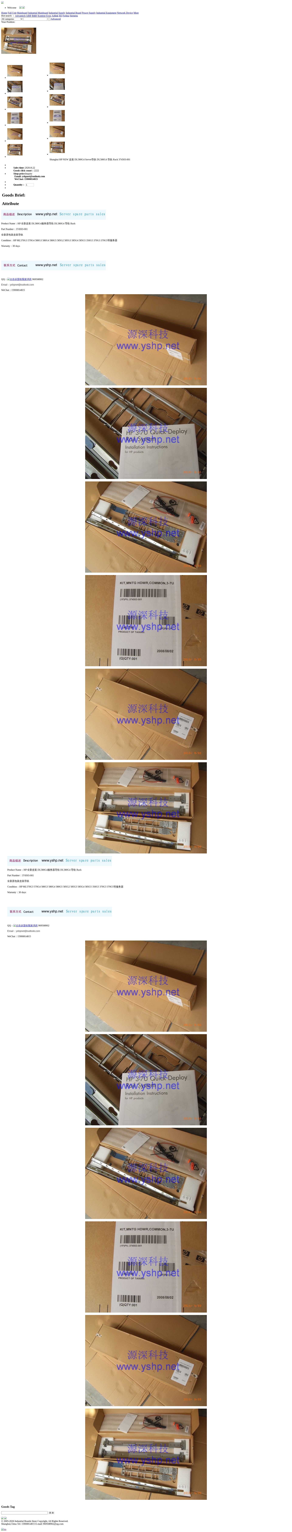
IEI (60, 15)
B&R (34, 15)
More (136, 13)
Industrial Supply (57, 13)
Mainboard (22, 13)
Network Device (125, 13)
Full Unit (12, 13)
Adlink (55, 15)
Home (4, 13)
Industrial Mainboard (38, 13)
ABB (28, 15)
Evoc (48, 15)
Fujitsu (66, 15)
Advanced (56, 19)
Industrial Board (73, 13)
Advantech (20, 15)
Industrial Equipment (106, 13)
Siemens (74, 15)
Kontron (42, 15)
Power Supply (89, 13)
